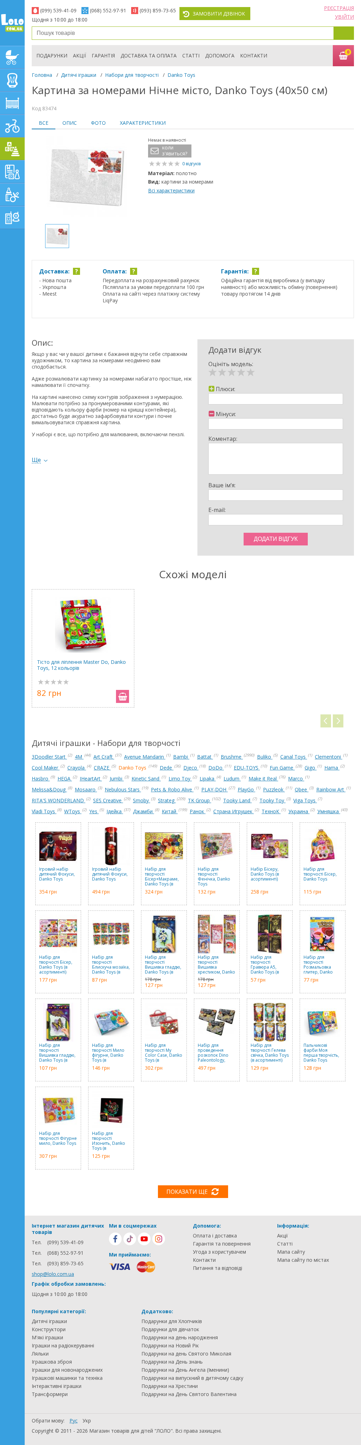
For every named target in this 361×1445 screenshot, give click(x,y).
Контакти (253, 55)
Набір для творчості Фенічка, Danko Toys (214, 877)
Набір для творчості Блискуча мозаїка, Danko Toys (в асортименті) (111, 965)
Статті (191, 55)
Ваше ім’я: (221, 485)
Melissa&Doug (49, 789)
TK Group (199, 800)
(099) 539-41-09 (58, 10)
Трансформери (50, 1394)
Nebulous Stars (123, 789)
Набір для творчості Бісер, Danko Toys (320, 874)
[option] (86, 177)
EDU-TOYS (247, 767)
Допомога (219, 55)
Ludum (232, 778)
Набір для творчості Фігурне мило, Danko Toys (58, 1138)
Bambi (181, 756)
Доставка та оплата (149, 55)
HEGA (64, 778)
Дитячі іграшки (78, 75)
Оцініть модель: (230, 364)
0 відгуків (191, 164)
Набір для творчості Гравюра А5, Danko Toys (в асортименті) (265, 965)
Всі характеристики (171, 190)
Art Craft (103, 756)
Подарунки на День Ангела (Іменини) (185, 1370)
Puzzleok (274, 789)
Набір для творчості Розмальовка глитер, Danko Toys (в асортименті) (318, 965)
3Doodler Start (49, 756)
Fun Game (282, 767)
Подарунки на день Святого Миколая (186, 1354)
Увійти (344, 16)
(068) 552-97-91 (108, 10)
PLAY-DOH (214, 789)
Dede (166, 767)
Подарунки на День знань (172, 1362)
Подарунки (51, 55)
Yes (94, 811)
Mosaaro (86, 789)
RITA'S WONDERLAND (58, 800)
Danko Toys (181, 75)
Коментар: (222, 439)
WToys (72, 811)
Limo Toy (180, 778)
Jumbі (117, 778)
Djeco (190, 767)
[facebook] (115, 1239)
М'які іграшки (47, 1337)
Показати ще (187, 1192)
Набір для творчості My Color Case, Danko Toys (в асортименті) (163, 1053)
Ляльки (40, 1354)
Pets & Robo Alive (172, 789)
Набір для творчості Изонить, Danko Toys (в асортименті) (108, 1141)
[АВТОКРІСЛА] (12, 80)
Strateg (167, 800)
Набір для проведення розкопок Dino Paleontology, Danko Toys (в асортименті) (213, 1053)
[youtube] (144, 1239)
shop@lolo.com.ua (53, 1274)
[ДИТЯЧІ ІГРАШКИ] (12, 148)
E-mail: (217, 510)
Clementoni (328, 756)
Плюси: (225, 389)
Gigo (311, 767)
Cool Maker (46, 767)
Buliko (265, 756)
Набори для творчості (132, 75)
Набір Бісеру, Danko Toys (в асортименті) (265, 874)
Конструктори (49, 1329)
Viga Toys (305, 800)
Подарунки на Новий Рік (170, 1345)
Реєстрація (339, 8)
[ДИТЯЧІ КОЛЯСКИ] (12, 57)
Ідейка (114, 811)
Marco (296, 778)
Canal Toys (293, 756)
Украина (299, 811)
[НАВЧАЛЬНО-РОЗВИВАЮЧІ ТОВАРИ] (12, 171)
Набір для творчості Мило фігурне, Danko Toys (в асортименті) (108, 1053)
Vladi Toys (44, 811)
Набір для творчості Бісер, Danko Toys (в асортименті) (55, 965)
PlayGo (246, 789)
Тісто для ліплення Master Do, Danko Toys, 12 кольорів (81, 665)
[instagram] (158, 1239)
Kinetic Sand (146, 778)
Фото (98, 122)
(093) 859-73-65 (158, 10)
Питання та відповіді (217, 1268)
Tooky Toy (272, 800)
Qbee (301, 789)
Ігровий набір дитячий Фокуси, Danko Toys (57, 874)
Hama (331, 767)
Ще (36, 460)
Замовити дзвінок (219, 13)
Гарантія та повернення (222, 1244)
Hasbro (41, 778)
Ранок (198, 811)
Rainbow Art (330, 789)
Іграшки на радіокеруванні (63, 1345)
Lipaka (208, 778)
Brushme (232, 756)
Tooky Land (237, 800)
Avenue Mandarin (144, 756)
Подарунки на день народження (179, 1337)
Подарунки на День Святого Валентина (189, 1394)
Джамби (143, 811)
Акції (79, 55)
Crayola (76, 767)
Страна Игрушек (233, 811)
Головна (42, 75)
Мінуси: (226, 414)
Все (43, 122)
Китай (170, 811)
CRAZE (102, 767)
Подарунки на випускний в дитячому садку (192, 1378)
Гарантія (103, 55)
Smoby (141, 800)
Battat (205, 756)
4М (79, 756)
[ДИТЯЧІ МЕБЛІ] (12, 103)
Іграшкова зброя (52, 1362)
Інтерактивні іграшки (56, 1386)
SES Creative (108, 800)
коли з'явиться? (174, 150)
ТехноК (271, 811)
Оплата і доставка (215, 1236)
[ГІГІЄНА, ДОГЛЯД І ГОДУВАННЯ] (12, 194)
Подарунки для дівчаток (170, 1329)
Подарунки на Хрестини (169, 1386)
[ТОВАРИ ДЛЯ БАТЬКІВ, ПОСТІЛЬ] (12, 217)
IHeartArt (91, 778)
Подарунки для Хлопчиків (171, 1321)
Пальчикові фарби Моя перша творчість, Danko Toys (321, 1053)
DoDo (216, 767)
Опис (69, 122)
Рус (73, 1420)
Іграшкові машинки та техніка (67, 1378)
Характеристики (143, 122)
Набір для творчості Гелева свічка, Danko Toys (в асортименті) (270, 1053)
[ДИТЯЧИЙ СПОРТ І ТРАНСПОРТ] (12, 126)
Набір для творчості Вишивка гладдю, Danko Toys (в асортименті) (163, 965)
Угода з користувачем (219, 1252)
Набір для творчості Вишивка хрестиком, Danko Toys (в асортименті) (216, 965)
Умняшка (328, 811)
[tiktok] (129, 1239)
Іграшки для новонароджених (67, 1370)
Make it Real (263, 778)
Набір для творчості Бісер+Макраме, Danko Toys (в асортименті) (162, 877)
